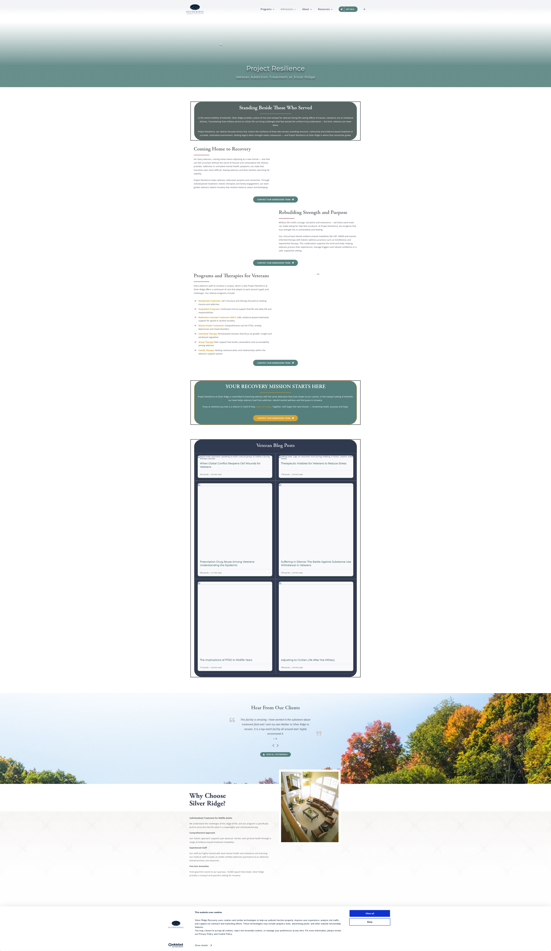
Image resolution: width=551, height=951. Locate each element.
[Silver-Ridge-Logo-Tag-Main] (195, 5)
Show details (201, 945)
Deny (369, 922)
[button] (364, 9)
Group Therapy (205, 342)
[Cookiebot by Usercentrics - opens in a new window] (175, 945)
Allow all (369, 913)
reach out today (263, 406)
